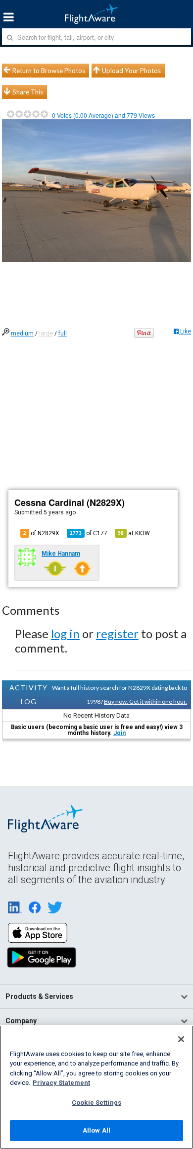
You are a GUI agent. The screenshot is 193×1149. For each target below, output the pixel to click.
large (46, 333)
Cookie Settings (96, 1102)
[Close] (181, 1039)
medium (22, 333)
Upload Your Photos (131, 71)
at (134, 533)
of (88, 533)
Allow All (96, 1130)
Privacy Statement (61, 1082)
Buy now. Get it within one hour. (145, 701)
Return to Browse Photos (48, 71)
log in (65, 633)
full (62, 333)
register (117, 633)
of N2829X (41, 533)
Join (119, 733)
